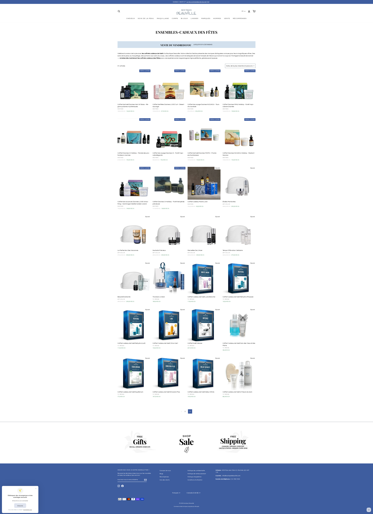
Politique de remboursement (197, 473)
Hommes (217, 18)
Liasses (194, 18)
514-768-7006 (228, 479)
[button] (244, 11)
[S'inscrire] (145, 480)
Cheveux (130, 18)
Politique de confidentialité (196, 470)
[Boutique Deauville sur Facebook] (122, 486)
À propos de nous (165, 470)
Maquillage (163, 18)
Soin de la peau (146, 18)
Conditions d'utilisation (195, 480)
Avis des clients (165, 480)
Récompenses (240, 18)
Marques (205, 18)
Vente (227, 18)
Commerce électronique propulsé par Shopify (186, 506)
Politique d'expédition (195, 477)
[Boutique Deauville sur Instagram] (119, 486)
